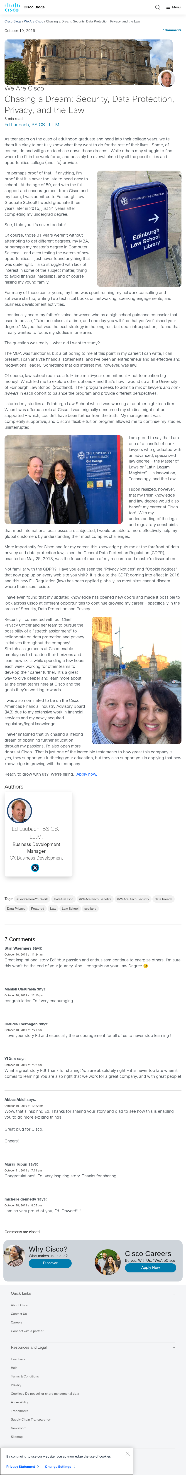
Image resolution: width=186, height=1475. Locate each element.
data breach (163, 899)
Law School (70, 908)
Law (53, 908)
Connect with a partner (27, 1331)
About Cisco (19, 1305)
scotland (90, 908)
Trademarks (19, 1411)
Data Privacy (16, 908)
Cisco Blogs (34, 7)
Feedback (18, 1359)
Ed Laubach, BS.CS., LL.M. (33, 125)
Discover (50, 1263)
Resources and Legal (29, 1347)
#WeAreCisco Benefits (95, 899)
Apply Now (150, 1267)
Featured (37, 908)
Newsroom (18, 1428)
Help (14, 1368)
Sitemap (17, 1436)
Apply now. (86, 775)
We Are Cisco (33, 21)
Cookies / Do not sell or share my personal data (45, 1393)
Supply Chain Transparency (31, 1419)
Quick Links (21, 1293)
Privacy (16, 1385)
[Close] (127, 1453)
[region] (66, 1461)
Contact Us (19, 1314)
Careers (16, 1322)
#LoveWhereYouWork (32, 899)
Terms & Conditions (25, 1376)
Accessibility (19, 1402)
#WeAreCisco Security (133, 899)
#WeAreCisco (63, 899)
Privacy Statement (20, 1466)
